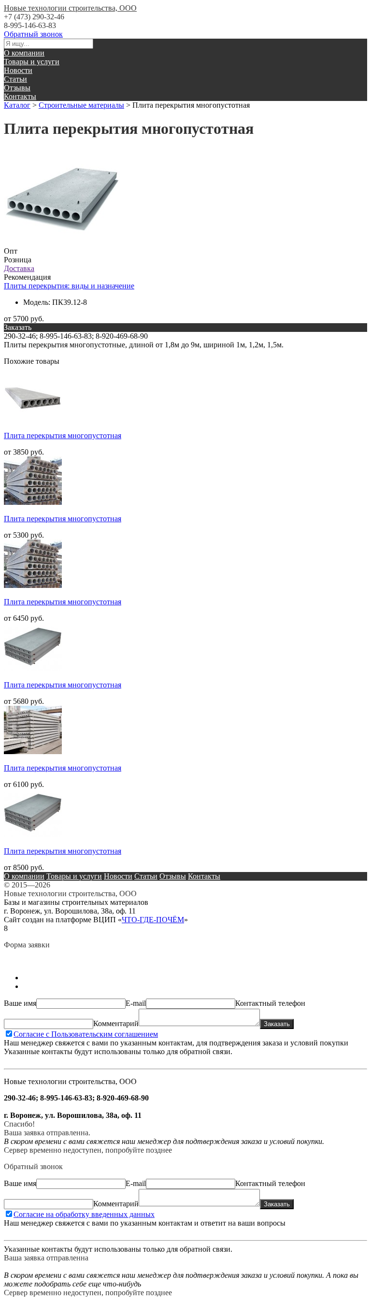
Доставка (19, 268)
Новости (18, 70)
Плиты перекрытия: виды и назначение (69, 286)
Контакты (20, 96)
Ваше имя (20, 1003)
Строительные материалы (81, 105)
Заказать (277, 1024)
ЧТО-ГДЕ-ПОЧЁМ (153, 919)
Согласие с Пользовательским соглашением (86, 1034)
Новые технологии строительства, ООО (70, 8)
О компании (24, 53)
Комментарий (116, 1023)
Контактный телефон (270, 1003)
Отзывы (17, 88)
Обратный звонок (33, 34)
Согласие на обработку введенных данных (84, 1214)
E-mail (136, 1003)
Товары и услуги (31, 61)
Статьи (15, 79)
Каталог (17, 105)
